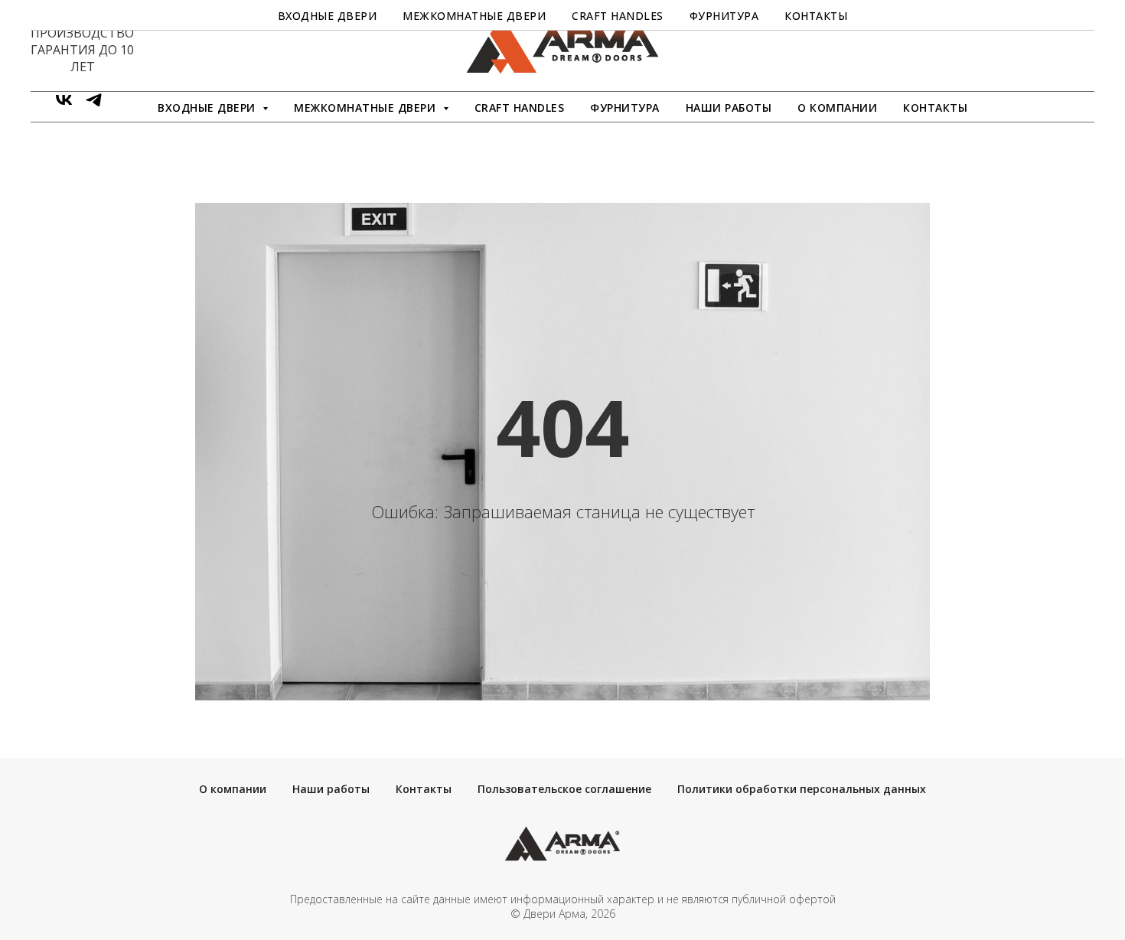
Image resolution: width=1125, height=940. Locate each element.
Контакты (935, 107)
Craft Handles (519, 107)
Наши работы (729, 107)
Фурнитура (625, 107)
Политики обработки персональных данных (801, 789)
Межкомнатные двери (474, 15)
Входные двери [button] (208, 107)
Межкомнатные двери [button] (366, 107)
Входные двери (327, 15)
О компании (837, 107)
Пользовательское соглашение (564, 789)
